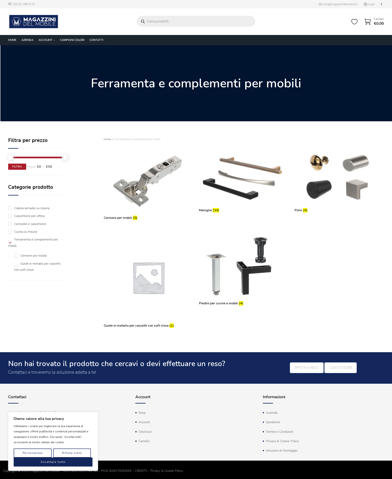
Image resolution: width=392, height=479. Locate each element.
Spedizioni (273, 422)
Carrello (143, 441)
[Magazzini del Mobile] (33, 21)
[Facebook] (381, 4)
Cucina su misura (25, 232)
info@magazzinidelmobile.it (340, 4)
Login (371, 4)
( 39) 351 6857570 (23, 4)
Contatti (96, 40)
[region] (53, 441)
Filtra (17, 167)
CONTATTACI (339, 368)
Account (45, 40)
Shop (142, 412)
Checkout (145, 432)
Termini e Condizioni (279, 432)
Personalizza (33, 453)
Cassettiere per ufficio (29, 216)
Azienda (27, 40)
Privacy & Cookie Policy (282, 441)
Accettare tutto (53, 462)
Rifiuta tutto (72, 453)
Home (12, 40)
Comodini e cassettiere (30, 224)
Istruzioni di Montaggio (282, 450)
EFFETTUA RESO (306, 368)
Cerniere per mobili (33, 256)
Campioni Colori (72, 40)
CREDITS (141, 471)
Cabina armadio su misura (31, 208)
